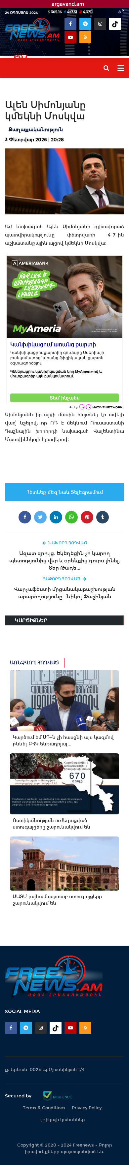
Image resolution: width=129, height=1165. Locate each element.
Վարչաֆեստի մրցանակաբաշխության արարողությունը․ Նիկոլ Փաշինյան (64, 593)
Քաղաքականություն (36, 129)
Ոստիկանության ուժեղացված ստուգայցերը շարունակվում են (51, 823)
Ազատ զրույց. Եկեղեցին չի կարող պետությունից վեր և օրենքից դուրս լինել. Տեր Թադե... (64, 560)
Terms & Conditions (44, 1108)
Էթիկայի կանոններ (62, 1119)
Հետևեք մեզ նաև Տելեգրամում (64, 492)
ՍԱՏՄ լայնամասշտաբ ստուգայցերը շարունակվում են (57, 900)
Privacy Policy (87, 1108)
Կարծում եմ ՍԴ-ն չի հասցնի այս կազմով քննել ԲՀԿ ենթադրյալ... (63, 740)
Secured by (19, 1096)
